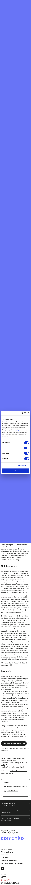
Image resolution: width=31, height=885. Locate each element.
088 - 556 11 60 (12, 791)
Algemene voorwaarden (9, 860)
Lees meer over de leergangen (14, 743)
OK (16, 470)
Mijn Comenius (6, 849)
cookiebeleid (18, 431)
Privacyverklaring (7, 852)
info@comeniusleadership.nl (14, 767)
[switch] (26, 448)
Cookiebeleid (5, 855)
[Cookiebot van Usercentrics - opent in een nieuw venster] (22, 413)
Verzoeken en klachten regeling (12, 863)
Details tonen (22, 465)
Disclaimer (4, 858)
